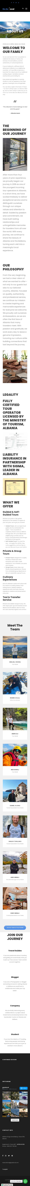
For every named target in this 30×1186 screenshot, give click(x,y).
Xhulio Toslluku (15, 841)
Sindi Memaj (15, 913)
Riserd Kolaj (15, 698)
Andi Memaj (15, 877)
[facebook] (11, 2)
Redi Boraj (15, 770)
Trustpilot (5, 1169)
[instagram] (18, 2)
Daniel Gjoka (15, 806)
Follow (24, 1088)
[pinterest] (13, 2)
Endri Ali (15, 734)
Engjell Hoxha (15, 662)
